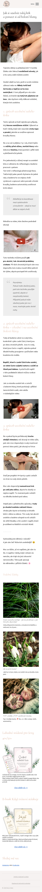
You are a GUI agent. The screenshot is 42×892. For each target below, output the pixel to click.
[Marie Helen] (6, 4)
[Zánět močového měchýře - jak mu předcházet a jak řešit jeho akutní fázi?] (21, 600)
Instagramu (5, 865)
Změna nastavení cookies (21, 877)
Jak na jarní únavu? (10, 669)
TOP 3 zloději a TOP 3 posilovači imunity (17, 716)
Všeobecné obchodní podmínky (21, 883)
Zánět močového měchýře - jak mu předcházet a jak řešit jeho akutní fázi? (20, 621)
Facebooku (16, 865)
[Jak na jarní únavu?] (21, 649)
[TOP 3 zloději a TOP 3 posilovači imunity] (21, 696)
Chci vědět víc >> (21, 787)
